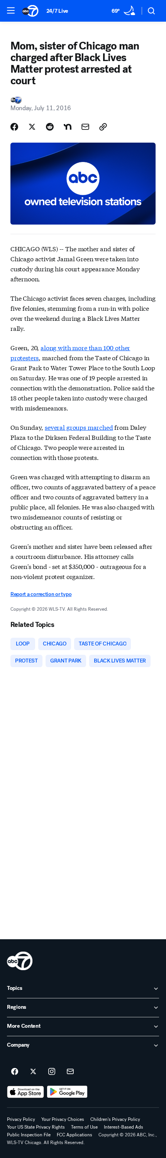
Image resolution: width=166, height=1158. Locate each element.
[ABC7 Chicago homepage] (30, 11)
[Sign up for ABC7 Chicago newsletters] (70, 1072)
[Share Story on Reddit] (49, 126)
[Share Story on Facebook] (14, 126)
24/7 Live (57, 11)
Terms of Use (84, 1127)
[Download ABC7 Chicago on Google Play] (67, 1092)
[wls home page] (19, 961)
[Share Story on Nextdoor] (67, 126)
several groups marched (79, 426)
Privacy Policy (21, 1119)
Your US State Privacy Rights (36, 1127)
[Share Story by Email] (85, 126)
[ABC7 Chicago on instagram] (51, 1072)
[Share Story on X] (32, 126)
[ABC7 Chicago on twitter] (33, 1072)
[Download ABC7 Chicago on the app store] (25, 1092)
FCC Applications (74, 1134)
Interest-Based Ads (123, 1127)
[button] (11, 10)
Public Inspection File (29, 1134)
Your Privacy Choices (62, 1119)
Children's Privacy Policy (115, 1119)
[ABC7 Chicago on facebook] (14, 1072)
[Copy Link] (103, 126)
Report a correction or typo (40, 594)
